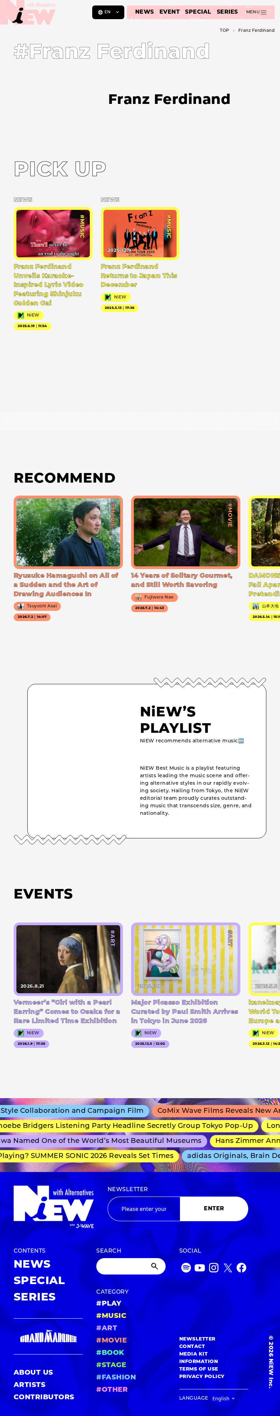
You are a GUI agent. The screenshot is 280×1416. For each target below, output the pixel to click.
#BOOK (110, 1353)
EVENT (169, 12)
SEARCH (108, 1251)
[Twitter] (228, 1269)
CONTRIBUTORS (44, 1397)
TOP (224, 31)
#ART (106, 1328)
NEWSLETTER (128, 1189)
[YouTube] (200, 1269)
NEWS (144, 12)
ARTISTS (29, 1385)
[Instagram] (214, 1269)
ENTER (214, 1209)
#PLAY (108, 1303)
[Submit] (155, 1266)
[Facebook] (241, 1269)
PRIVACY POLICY (202, 1376)
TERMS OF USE (198, 1369)
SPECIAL (198, 12)
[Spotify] (186, 1269)
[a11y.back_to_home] (28, 14)
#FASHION (116, 1377)
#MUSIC (111, 1316)
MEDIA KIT (193, 1354)
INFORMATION (198, 1361)
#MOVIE (111, 1340)
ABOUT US (33, 1373)
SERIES (227, 12)
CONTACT (192, 1346)
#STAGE (111, 1365)
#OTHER (112, 1390)
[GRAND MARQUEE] (48, 1336)
